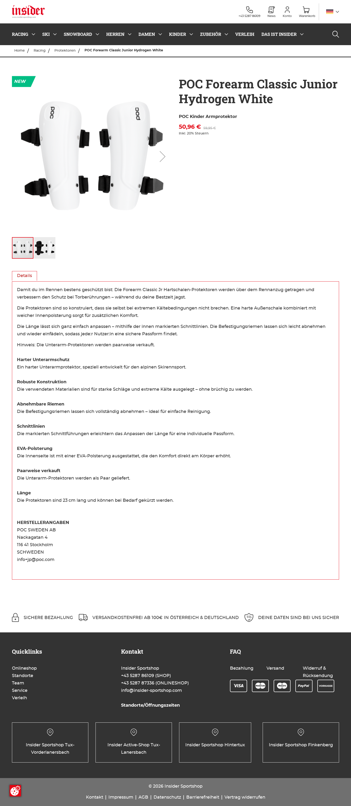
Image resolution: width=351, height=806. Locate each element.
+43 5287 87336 (137, 683)
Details (24, 276)
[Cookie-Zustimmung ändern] (15, 790)
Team (18, 683)
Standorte (22, 676)
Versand (275, 668)
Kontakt (94, 797)
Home (19, 50)
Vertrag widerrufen (244, 797)
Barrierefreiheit (202, 797)
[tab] (24, 276)
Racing (40, 50)
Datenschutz (167, 797)
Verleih (19, 698)
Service (19, 691)
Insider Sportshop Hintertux (215, 745)
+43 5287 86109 (137, 676)
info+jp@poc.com (35, 560)
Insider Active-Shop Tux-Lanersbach (133, 749)
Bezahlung (241, 668)
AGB (143, 797)
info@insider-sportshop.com (151, 691)
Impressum (120, 797)
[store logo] (30, 11)
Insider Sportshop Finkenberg (301, 745)
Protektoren (65, 50)
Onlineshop (24, 668)
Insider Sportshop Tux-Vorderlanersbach (50, 749)
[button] (332, 12)
